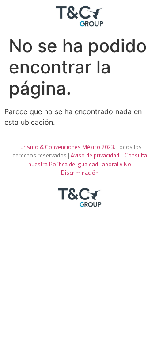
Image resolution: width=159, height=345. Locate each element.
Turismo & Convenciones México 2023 (66, 146)
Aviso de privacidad (95, 155)
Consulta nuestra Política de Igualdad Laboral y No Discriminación (87, 164)
